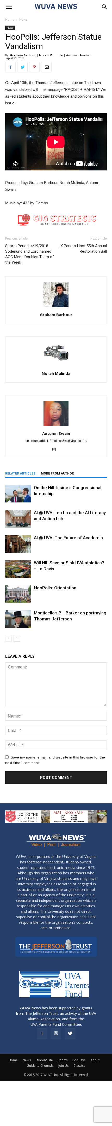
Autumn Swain (77, 55)
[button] (104, 7)
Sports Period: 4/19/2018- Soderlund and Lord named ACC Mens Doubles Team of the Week (29, 254)
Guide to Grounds (40, 1065)
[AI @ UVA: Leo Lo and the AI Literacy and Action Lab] (18, 519)
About (94, 1060)
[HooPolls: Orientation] (18, 594)
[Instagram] (56, 450)
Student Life (44, 1060)
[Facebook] (42, 1033)
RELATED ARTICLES (20, 473)
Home (9, 19)
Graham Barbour (23, 55)
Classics (79, 1065)
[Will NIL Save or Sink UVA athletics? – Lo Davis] (18, 569)
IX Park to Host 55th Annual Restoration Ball (83, 249)
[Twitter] (70, 1033)
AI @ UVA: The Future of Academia (68, 537)
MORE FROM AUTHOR (57, 473)
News (23, 19)
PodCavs (78, 1060)
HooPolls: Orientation (55, 587)
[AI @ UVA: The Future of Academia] (18, 544)
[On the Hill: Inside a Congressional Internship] (18, 494)
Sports (62, 1060)
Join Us (63, 1065)
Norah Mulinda (51, 55)
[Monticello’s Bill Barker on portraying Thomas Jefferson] (18, 619)
